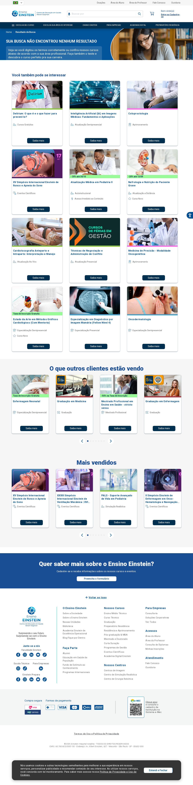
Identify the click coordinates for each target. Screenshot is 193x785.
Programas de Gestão (115, 647)
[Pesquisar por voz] (69, 14)
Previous (82, 441)
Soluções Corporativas (157, 617)
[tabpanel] (30, 404)
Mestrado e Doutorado (116, 639)
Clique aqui (151, 702)
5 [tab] (98, 441)
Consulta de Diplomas (157, 645)
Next (111, 441)
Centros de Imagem (114, 670)
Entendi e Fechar (158, 770)
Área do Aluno (117, 3)
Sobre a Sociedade (72, 613)
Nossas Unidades (72, 622)
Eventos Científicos (114, 652)
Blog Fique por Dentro (74, 638)
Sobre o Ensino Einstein (75, 617)
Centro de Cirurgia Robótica (118, 679)
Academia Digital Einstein (117, 656)
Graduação (109, 622)
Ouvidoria (175, 3)
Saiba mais (38, 140)
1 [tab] (88, 441)
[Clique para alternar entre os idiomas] (18, 2)
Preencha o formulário (96, 578)
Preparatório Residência (116, 626)
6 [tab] (101, 441)
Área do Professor (138, 3)
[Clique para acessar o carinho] (152, 14)
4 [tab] (96, 441)
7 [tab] (104, 441)
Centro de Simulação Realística (120, 674)
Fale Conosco (159, 3)
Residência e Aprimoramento (119, 630)
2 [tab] (90, 441)
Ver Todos (151, 622)
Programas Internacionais (76, 672)
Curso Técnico (111, 617)
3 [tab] (93, 441)
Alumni (66, 653)
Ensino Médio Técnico (115, 613)
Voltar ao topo (98, 597)
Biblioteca (68, 626)
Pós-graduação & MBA (116, 635)
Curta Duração (111, 643)
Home (9, 32)
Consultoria (152, 613)
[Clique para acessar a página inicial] (36, 17)
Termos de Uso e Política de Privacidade (96, 734)
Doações (101, 3)
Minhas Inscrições (155, 649)
